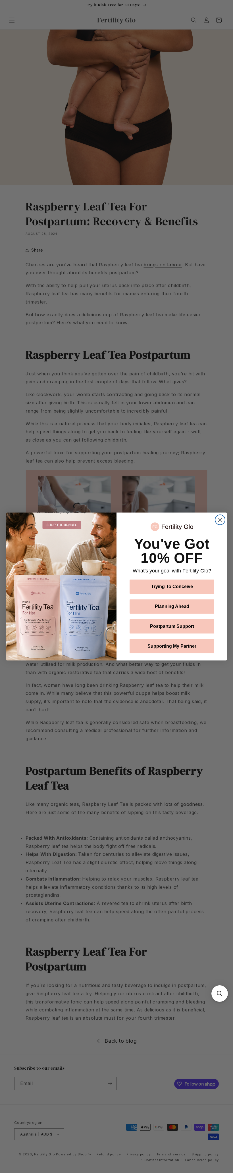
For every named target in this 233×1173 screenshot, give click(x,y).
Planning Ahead (172, 606)
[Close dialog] (220, 520)
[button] (219, 993)
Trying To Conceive (172, 586)
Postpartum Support (172, 626)
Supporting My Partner (171, 646)
